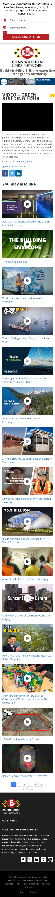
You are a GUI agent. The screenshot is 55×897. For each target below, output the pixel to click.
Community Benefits (25, 161)
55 (36, 784)
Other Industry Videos (15, 166)
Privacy (21, 892)
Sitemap (33, 892)
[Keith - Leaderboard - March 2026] (27, 81)
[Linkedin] (18, 173)
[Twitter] (12, 173)
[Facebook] (5, 173)
